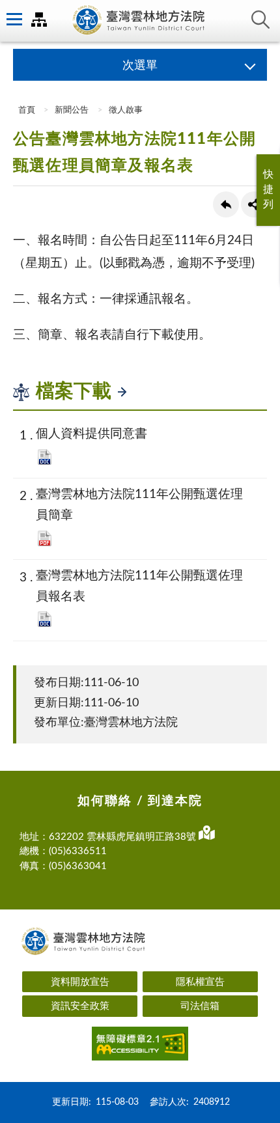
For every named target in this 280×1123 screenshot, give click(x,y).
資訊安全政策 (80, 1006)
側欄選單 (13, 19)
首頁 (25, 110)
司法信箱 (199, 1006)
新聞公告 (72, 110)
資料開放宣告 (80, 982)
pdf (44, 538)
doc (44, 457)
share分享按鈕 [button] (254, 204)
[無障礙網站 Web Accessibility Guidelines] (140, 1046)
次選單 (140, 66)
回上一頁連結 (226, 204)
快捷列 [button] (268, 189)
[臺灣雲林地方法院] (140, 21)
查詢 (260, 19)
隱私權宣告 (200, 982)
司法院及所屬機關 (39, 19)
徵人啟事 (126, 110)
